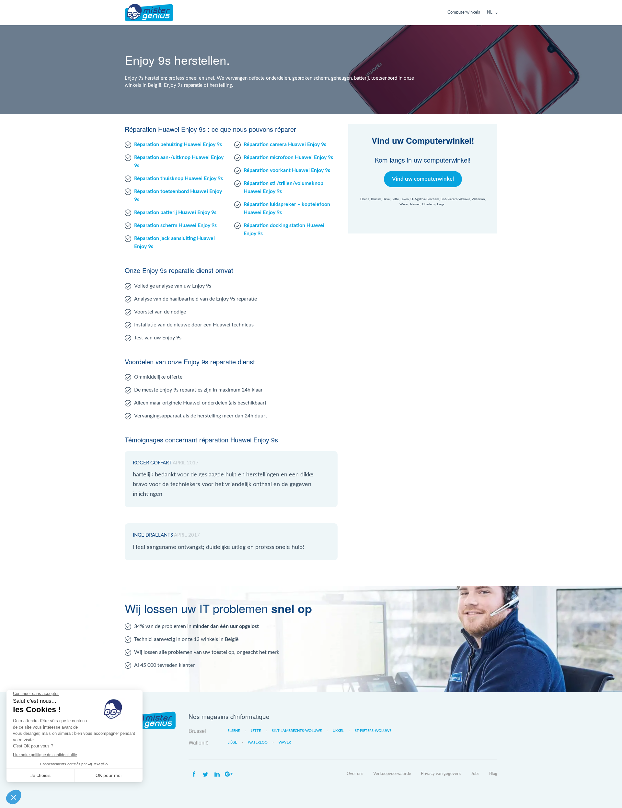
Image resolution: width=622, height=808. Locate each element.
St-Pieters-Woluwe (373, 731)
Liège (232, 742)
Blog (493, 774)
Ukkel (338, 731)
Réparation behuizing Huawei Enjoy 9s (178, 144)
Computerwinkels (463, 12)
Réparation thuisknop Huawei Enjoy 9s (178, 178)
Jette (256, 731)
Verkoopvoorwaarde (392, 774)
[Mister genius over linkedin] (217, 774)
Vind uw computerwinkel (423, 179)
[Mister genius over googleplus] (229, 774)
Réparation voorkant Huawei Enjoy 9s (287, 170)
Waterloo (258, 742)
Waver (285, 742)
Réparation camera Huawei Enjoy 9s (285, 144)
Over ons (355, 774)
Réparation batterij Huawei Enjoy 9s (175, 212)
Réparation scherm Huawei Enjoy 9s (175, 225)
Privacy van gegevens (441, 774)
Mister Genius (149, 12)
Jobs (475, 774)
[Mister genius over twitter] (205, 774)
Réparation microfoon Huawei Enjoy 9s (288, 157)
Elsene (233, 731)
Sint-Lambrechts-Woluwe (297, 731)
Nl (489, 12)
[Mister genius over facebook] (194, 774)
